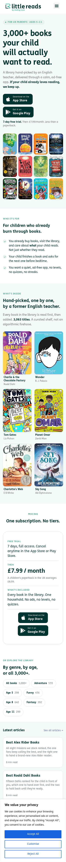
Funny (33, 693)
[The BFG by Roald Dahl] (10, 144)
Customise (33, 844)
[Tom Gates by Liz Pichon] (17, 410)
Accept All (33, 834)
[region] (33, 830)
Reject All (33, 854)
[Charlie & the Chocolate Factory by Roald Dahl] (17, 352)
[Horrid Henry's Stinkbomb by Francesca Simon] (56, 188)
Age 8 (12, 702)
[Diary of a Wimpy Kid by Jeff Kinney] (41, 144)
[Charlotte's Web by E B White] (17, 464)
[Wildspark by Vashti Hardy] (25, 188)
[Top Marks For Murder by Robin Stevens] (25, 166)
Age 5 (12, 693)
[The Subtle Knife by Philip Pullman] (41, 166)
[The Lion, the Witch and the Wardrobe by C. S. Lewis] (10, 166)
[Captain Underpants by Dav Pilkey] (10, 188)
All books (16, 683)
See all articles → (53, 730)
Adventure (43, 683)
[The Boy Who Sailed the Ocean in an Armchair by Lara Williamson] (56, 166)
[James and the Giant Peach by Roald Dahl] (25, 144)
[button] (57, 6)
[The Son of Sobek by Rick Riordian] (56, 144)
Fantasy (34, 702)
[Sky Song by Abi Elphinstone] (48, 464)
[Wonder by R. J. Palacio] (48, 352)
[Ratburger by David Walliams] (41, 188)
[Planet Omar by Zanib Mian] (48, 410)
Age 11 (13, 712)
